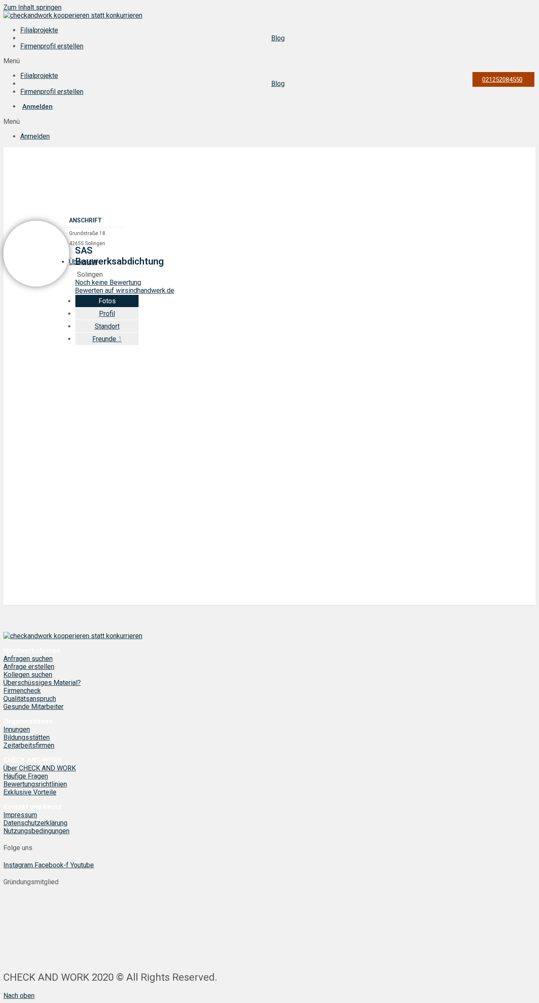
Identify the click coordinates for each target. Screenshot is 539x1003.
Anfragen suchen (28, 659)
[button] (269, 61)
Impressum (20, 815)
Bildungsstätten (26, 737)
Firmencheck (22, 691)
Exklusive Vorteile (29, 792)
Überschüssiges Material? (42, 683)
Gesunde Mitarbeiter (33, 707)
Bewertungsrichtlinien (35, 784)
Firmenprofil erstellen (51, 46)
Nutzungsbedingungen (36, 831)
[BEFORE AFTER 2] (268, 471)
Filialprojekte (39, 30)
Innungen (16, 729)
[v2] (268, 601)
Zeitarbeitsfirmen (28, 745)
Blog (278, 38)
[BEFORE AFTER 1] (268, 406)
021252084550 (502, 79)
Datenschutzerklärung (35, 823)
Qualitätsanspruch (29, 699)
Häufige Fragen (25, 776)
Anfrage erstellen (28, 667)
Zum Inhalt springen (32, 7)
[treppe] (268, 536)
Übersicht (83, 262)
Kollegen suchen (27, 675)
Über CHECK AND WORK (39, 768)
